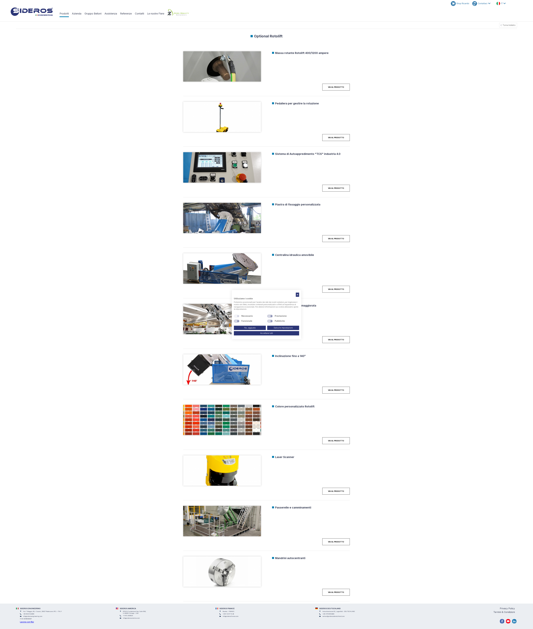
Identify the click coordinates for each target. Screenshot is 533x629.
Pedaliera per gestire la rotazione (297, 103)
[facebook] (502, 621)
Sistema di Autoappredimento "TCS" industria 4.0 (307, 154)
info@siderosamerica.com (131, 618)
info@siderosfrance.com (230, 616)
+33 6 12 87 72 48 (228, 614)
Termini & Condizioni (504, 612)
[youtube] (508, 621)
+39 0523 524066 (28, 614)
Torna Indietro (509, 25)
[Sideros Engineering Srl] (33, 11)
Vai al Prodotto (336, 87)
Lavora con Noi (27, 622)
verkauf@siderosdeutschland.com (333, 616)
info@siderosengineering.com (32, 616)
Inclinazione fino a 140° (290, 356)
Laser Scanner (284, 457)
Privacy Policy (507, 608)
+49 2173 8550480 (328, 614)
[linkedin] (514, 621)
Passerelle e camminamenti (293, 507)
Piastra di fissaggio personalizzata (297, 204)
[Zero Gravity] (178, 12)
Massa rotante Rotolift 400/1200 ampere (302, 53)
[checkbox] (236, 316)
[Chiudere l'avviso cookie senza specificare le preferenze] (297, 294)
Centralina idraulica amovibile (294, 255)
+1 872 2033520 (128, 615)
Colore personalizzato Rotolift (295, 406)
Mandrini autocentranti (290, 558)
